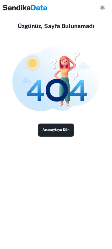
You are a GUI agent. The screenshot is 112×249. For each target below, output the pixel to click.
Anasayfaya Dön (56, 130)
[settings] (102, 7)
